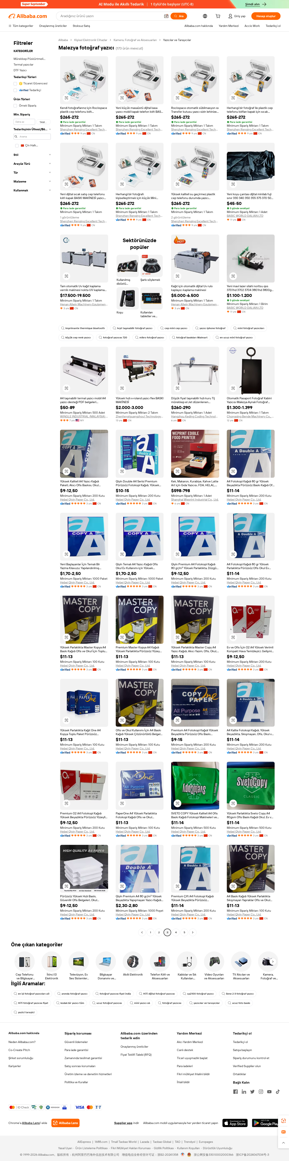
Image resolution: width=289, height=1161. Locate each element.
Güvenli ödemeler (76, 1042)
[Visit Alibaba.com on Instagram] (260, 1091)
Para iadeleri (185, 1066)
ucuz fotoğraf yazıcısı (109, 1003)
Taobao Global (162, 1141)
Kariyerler (14, 1066)
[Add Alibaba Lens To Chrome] (65, 1123)
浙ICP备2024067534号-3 (252, 1154)
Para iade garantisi (76, 1050)
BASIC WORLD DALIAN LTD (245, 215)
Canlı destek (185, 1050)
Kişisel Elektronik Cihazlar (90, 40)
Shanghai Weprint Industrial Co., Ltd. (195, 499)
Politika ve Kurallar (76, 1082)
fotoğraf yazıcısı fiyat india (115, 993)
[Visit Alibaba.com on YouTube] (269, 1091)
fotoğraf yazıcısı (171, 1003)
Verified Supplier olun (247, 1066)
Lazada (144, 1141)
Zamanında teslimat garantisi (83, 1058)
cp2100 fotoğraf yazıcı (200, 993)
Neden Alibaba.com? (22, 1042)
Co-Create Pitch (19, 1050)
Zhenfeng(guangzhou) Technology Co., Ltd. (140, 416)
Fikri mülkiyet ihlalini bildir (193, 1074)
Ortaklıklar (239, 1074)
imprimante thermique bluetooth (85, 328)
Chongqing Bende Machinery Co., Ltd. (251, 416)
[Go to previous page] (142, 932)
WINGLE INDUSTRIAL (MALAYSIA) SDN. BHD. (84, 416)
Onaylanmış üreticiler (134, 1046)
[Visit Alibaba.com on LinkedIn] (243, 1091)
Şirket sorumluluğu (20, 1058)
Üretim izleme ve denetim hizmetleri (88, 1074)
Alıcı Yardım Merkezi (190, 1042)
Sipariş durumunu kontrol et (251, 1058)
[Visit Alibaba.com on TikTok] (277, 1091)
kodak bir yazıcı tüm (72, 1003)
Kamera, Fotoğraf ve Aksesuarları (135, 40)
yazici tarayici (26, 1012)
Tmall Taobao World (123, 1141)
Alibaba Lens (31, 1123)
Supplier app (123, 1123)
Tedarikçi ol (240, 1042)
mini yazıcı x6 (142, 1003)
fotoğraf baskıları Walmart (192, 337)
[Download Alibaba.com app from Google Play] (266, 1123)
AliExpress (84, 1141)
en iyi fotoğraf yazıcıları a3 (33, 993)
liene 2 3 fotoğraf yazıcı (240, 993)
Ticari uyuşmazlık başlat (192, 1058)
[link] (283, 1120)
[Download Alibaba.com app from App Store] (235, 1123)
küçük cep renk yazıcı (78, 337)
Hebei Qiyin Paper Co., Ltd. (77, 499)
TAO (177, 1141)
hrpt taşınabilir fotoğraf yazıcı (134, 328)
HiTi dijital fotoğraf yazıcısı (159, 993)
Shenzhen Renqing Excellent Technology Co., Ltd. (84, 129)
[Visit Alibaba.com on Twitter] (252, 1091)
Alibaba (63, 40)
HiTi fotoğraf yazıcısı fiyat (33, 1003)
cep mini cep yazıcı (176, 328)
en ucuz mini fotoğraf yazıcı (236, 337)
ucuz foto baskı (241, 1003)
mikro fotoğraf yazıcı (151, 337)
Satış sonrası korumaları (80, 1066)
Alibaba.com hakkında (23, 1033)
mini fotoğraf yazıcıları (251, 328)
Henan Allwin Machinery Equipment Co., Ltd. (84, 304)
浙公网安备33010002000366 (213, 1154)
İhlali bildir (183, 1082)
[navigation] (32, 487)
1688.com (101, 1141)
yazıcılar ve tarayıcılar (207, 1003)
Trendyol (189, 1141)
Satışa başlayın (242, 1050)
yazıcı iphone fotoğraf (212, 328)
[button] (166, 16)
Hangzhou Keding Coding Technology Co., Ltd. (195, 416)
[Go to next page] (193, 932)
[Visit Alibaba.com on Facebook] (235, 1091)
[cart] (219, 16)
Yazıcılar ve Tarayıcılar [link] (177, 40)
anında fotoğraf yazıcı (74, 993)
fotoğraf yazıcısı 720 (115, 337)
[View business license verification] (183, 1155)
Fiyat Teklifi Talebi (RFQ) (136, 1054)
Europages (206, 1141)
